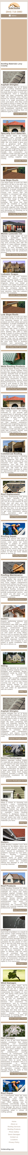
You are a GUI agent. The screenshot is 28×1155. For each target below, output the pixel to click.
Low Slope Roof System (17, 214)
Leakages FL (21, 963)
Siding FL (22, 691)
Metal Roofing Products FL (16, 389)
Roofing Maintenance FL (17, 599)
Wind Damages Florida (17, 1018)
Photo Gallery (14, 1132)
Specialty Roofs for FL (18, 434)
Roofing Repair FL (19, 555)
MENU (14, 16)
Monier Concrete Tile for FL (16, 255)
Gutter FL (22, 646)
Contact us (14, 1137)
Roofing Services (14, 1126)
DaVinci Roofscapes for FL (16, 780)
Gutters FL (22, 866)
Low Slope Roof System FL (16, 347)
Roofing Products (14, 1129)
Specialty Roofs (20, 161)
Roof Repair (22, 1114)
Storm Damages (14, 1134)
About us (14, 1124)
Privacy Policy (14, 1142)
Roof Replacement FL (18, 517)
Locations (14, 1139)
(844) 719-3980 (14, 11)
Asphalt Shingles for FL (17, 738)
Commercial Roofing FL (17, 475)
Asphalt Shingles (20, 114)
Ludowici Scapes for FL (17, 295)
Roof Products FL (19, 910)
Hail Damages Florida (18, 1074)
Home (14, 1121)
